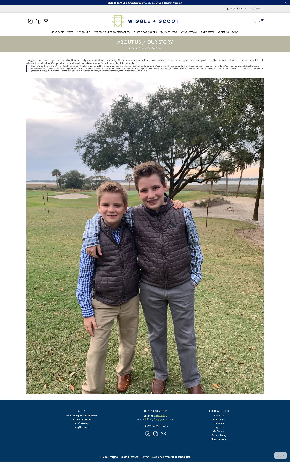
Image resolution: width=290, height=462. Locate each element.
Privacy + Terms (139, 456)
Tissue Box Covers (145, 32)
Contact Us (219, 419)
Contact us (258, 9)
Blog (235, 32)
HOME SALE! (85, 30)
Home (134, 48)
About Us (223, 32)
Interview (219, 423)
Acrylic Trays (188, 32)
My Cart (219, 427)
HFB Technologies (179, 456)
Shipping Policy (219, 439)
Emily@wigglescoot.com (160, 419)
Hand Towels (168, 32)
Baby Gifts (207, 32)
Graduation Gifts (62, 32)
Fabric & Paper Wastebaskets (112, 32)
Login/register (237, 9)
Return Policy (219, 435)
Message (161, 416)
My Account (219, 431)
